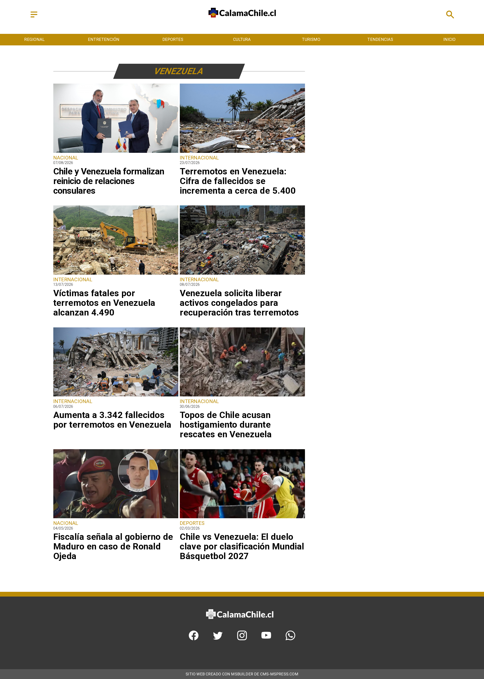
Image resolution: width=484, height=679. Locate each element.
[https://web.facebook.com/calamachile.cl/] (193, 638)
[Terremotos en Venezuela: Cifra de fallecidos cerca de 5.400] (242, 152)
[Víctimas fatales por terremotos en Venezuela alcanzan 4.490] (115, 274)
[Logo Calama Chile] (242, 22)
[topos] (242, 396)
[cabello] (115, 517)
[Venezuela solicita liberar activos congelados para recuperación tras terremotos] (242, 274)
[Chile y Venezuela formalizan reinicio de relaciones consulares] (115, 152)
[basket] (242, 517)
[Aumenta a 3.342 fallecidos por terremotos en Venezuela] (115, 396)
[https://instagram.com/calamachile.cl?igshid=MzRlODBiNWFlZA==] (242, 638)
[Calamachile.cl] (34, 17)
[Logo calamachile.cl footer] (239, 624)
